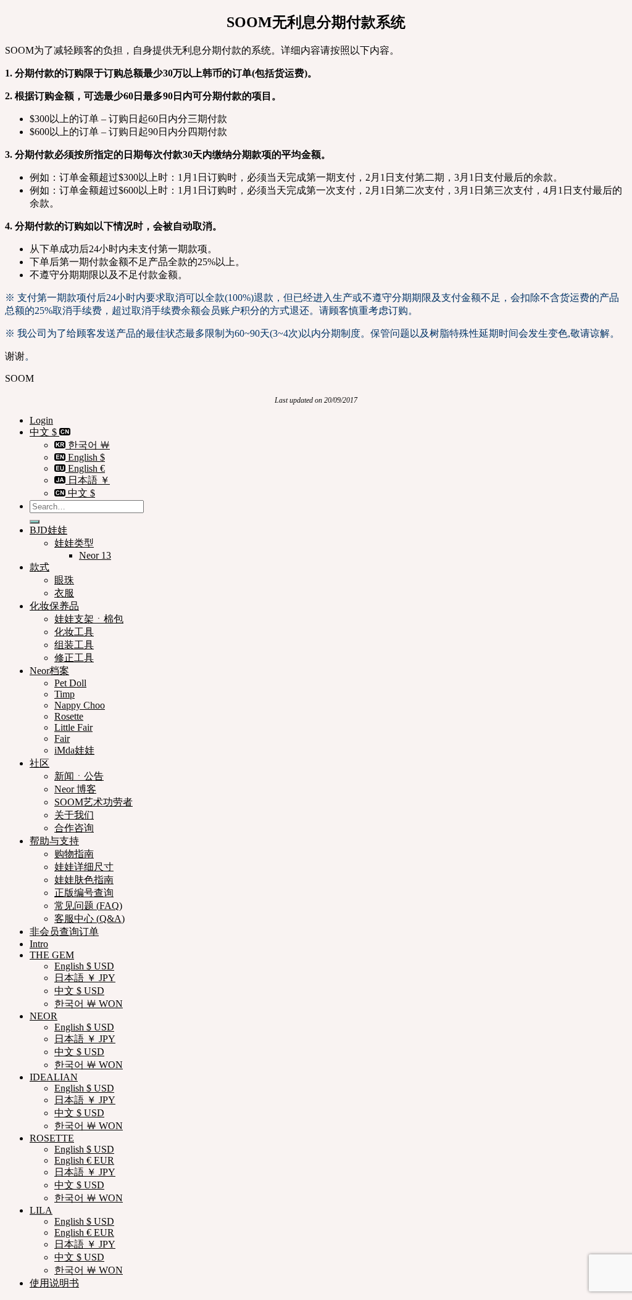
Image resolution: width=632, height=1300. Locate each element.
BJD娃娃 (48, 530)
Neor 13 (95, 555)
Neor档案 (49, 670)
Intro (39, 944)
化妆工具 (74, 632)
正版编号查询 (84, 892)
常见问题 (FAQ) (88, 905)
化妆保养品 (54, 606)
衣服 (64, 593)
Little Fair (73, 727)
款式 (39, 567)
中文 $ (44, 432)
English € (85, 468)
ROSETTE (52, 1138)
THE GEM (52, 955)
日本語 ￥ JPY (84, 978)
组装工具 (74, 645)
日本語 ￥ (87, 480)
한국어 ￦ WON (88, 1003)
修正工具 (74, 657)
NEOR (43, 1016)
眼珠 (64, 580)
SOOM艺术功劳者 (93, 802)
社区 (39, 763)
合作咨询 (74, 828)
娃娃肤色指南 (84, 879)
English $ (85, 457)
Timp (64, 694)
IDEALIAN (54, 1077)
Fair (62, 738)
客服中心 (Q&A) (89, 918)
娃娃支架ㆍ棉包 (88, 619)
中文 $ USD (79, 990)
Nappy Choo (79, 705)
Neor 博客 (75, 789)
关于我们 (74, 815)
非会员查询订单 (64, 931)
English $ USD (84, 966)
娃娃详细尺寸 (84, 867)
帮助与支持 (54, 841)
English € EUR (84, 1160)
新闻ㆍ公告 (79, 776)
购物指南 (74, 854)
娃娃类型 (74, 543)
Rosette (68, 716)
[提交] (35, 522)
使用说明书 (54, 1283)
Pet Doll (70, 683)
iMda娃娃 (74, 750)
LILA (41, 1210)
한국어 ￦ (87, 445)
